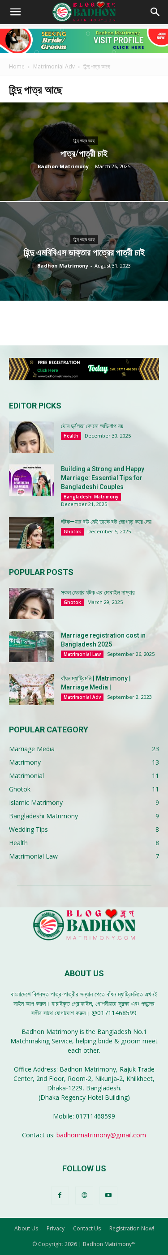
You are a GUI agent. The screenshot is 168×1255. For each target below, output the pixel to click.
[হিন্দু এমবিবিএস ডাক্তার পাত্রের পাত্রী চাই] (84, 274)
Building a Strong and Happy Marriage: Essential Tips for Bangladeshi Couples (102, 477)
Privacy (56, 1228)
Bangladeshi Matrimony (91, 496)
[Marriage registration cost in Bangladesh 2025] (31, 646)
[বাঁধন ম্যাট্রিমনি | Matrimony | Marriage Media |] (31, 689)
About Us (26, 1228)
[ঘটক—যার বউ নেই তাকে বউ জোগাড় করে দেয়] (31, 533)
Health (71, 436)
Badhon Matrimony (63, 166)
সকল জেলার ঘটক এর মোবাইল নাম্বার (98, 592)
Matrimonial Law (82, 654)
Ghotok (72, 531)
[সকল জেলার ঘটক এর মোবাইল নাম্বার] (31, 603)
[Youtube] (108, 1195)
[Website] (84, 1195)
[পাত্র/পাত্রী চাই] (84, 174)
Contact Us (87, 1228)
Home (17, 66)
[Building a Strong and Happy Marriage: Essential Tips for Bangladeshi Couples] (31, 480)
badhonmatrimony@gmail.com (101, 1135)
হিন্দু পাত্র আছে (84, 140)
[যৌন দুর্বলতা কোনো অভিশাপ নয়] (31, 437)
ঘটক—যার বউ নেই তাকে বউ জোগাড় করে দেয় (106, 521)
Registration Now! (131, 1228)
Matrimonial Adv (54, 66)
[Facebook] (60, 1195)
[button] (155, 12)
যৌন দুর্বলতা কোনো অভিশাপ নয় (92, 426)
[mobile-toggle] (15, 12)
